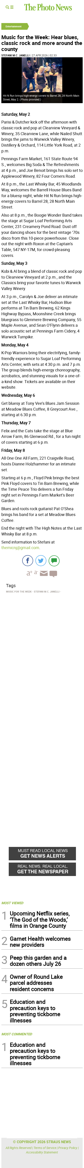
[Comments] (54, 560)
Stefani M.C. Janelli (15, 55)
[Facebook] (27, 560)
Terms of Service (45, 1148)
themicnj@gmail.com (20, 547)
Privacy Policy (67, 1148)
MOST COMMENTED (16, 1034)
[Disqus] (42, 656)
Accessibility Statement (42, 1152)
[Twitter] (40, 560)
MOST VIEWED (12, 903)
